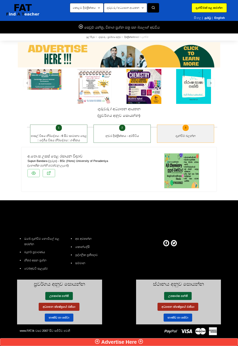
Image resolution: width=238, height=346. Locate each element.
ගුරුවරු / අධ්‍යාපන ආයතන (123, 7)
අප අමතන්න (83, 238)
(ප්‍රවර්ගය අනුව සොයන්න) (119, 112)
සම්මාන (80, 263)
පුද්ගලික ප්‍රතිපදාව (86, 255)
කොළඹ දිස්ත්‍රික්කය (85, 7)
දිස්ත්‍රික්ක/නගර (131, 37)
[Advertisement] (118, 218)
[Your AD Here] (119, 54)
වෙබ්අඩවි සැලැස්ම (36, 268)
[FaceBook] (166, 243)
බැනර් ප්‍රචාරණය (34, 252)
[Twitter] (174, 243)
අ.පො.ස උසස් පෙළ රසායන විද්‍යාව (55, 156)
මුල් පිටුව (90, 37)
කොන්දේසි (82, 247)
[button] (209, 8)
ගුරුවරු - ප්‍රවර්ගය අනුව (109, 37)
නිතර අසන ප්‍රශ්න (35, 260)
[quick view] (34, 173)
